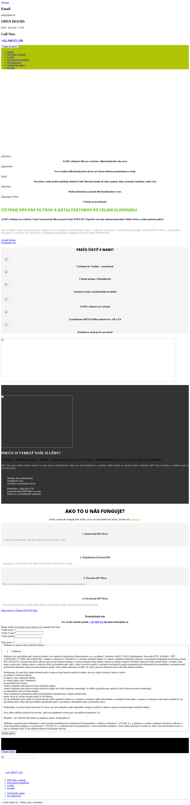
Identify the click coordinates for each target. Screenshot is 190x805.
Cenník (10, 57)
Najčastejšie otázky (16, 65)
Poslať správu (8, 733)
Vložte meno (8, 630)
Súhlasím (16, 651)
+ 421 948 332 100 (98, 622)
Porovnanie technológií (18, 60)
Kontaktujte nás (8, 242)
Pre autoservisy (14, 62)
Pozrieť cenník (8, 751)
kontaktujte (135, 519)
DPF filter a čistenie (16, 54)
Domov (10, 52)
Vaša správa (7, 642)
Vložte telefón (7, 636)
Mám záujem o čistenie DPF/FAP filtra (19, 610)
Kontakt (11, 68)
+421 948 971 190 (14, 772)
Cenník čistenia (8, 240)
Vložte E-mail (8, 633)
